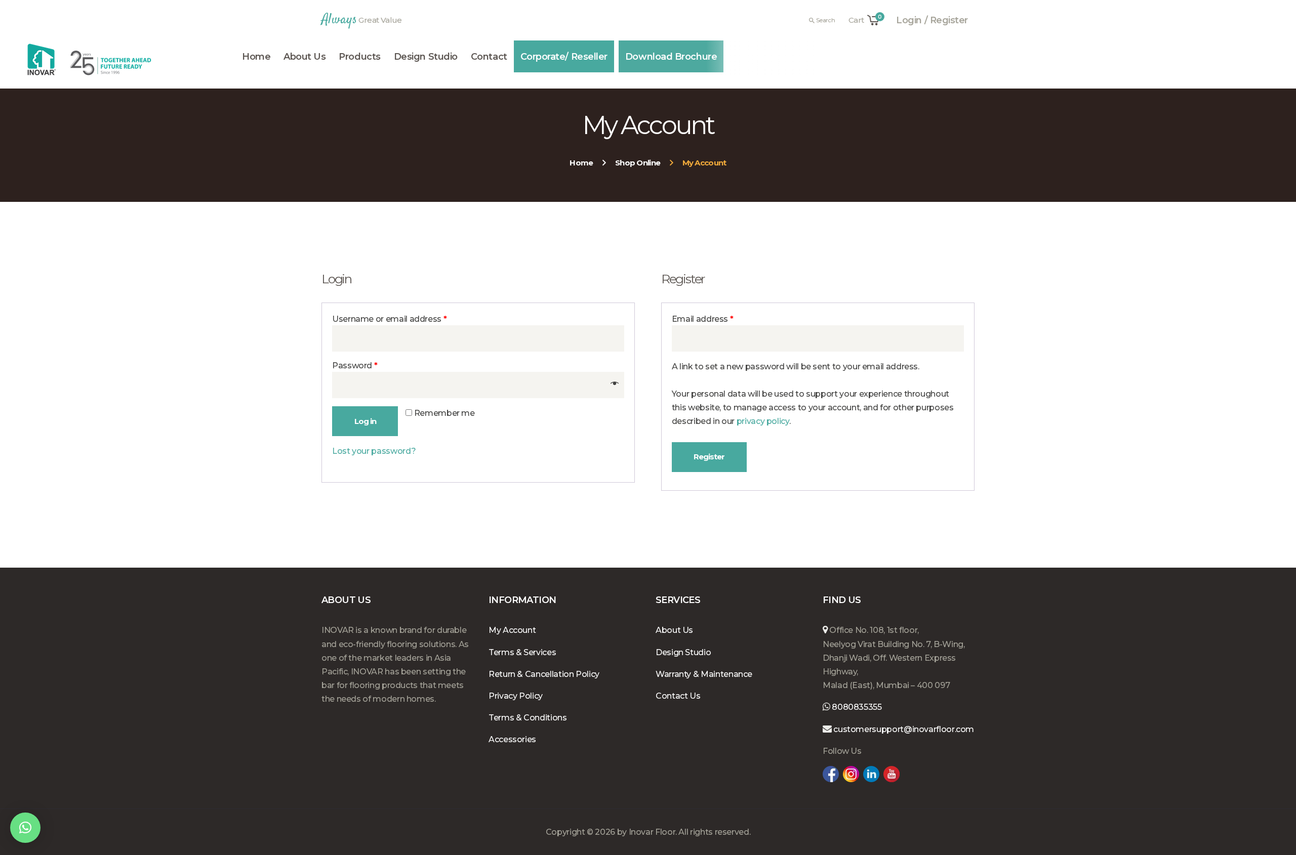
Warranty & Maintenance (704, 674)
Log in (365, 421)
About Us (674, 630)
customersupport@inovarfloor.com (903, 729)
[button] (25, 828)
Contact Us (678, 696)
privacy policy (763, 421)
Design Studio (683, 652)
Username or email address (389, 319)
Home (581, 162)
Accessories (512, 739)
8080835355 (856, 707)
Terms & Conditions (528, 717)
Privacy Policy (516, 696)
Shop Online (637, 162)
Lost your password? (374, 451)
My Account (512, 630)
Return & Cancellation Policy (544, 674)
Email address (703, 319)
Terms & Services (522, 652)
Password (354, 365)
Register (709, 456)
